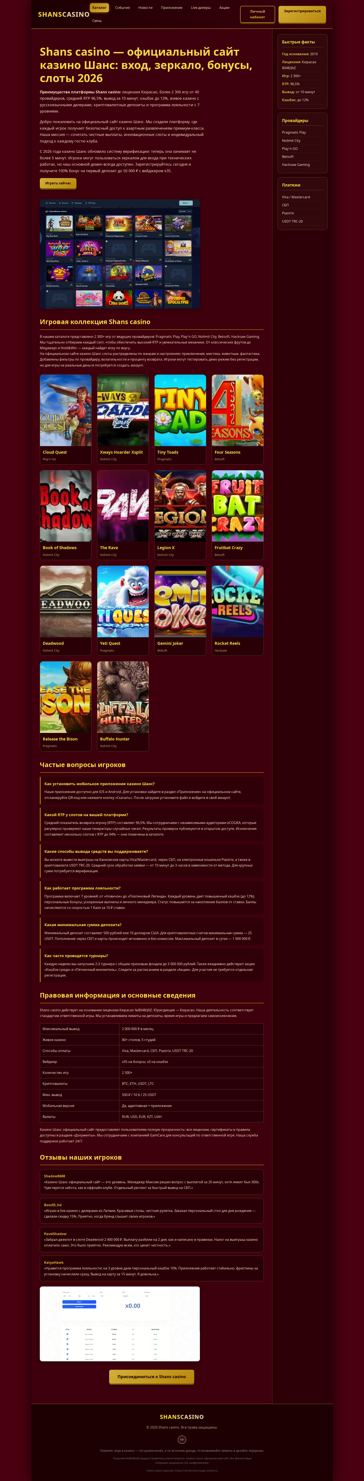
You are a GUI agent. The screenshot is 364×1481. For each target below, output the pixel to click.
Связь (97, 20)
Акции (224, 7)
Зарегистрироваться (302, 11)
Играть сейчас (58, 183)
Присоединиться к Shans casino (152, 1376)
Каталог (99, 7)
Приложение (171, 7)
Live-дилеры (201, 7)
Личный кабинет (257, 14)
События (122, 7)
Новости (145, 7)
